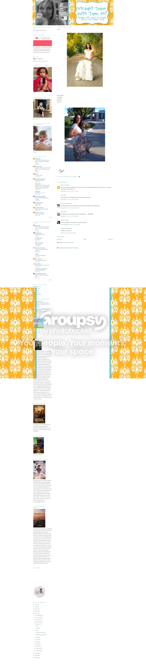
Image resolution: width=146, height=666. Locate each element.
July (37, 637)
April (37, 644)
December (38, 615)
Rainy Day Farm (39, 202)
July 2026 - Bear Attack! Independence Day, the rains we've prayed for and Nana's (43, 169)
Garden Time (37, 204)
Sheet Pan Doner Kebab (40, 234)
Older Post (110, 239)
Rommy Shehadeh (65, 228)
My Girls (38, 628)
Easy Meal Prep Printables (40, 255)
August (38, 624)
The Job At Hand (38, 175)
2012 (36, 611)
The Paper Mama (39, 243)
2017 (36, 604)
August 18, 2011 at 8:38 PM (69, 216)
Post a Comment (60, 236)
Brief (37, 630)
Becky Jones (63, 185)
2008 (36, 657)
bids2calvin (38, 184)
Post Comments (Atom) (68, 242)
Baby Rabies (38, 264)
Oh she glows (36, 290)
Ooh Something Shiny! (40, 196)
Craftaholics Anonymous (41, 268)
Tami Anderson (39, 58)
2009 (36, 655)
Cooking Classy (38, 238)
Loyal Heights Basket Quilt (40, 260)
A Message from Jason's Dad (41, 311)
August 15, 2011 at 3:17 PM (69, 191)
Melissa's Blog (38, 166)
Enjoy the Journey (39, 212)
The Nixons (63, 220)
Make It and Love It (39, 248)
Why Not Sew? (38, 259)
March (38, 646)
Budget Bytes (38, 233)
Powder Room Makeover (40, 270)
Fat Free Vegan (36, 288)
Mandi (62, 211)
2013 (36, 609)
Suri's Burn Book (37, 294)
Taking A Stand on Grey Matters (41, 209)
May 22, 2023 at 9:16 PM (68, 233)
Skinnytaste (38, 159)
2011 (36, 613)
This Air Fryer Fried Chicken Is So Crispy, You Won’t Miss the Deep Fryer (42, 161)
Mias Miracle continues (39, 214)
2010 (36, 653)
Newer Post (59, 239)
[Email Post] (79, 176)
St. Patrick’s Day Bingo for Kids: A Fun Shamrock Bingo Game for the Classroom (42, 304)
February (38, 648)
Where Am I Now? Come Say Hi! (42, 265)
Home (85, 239)
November (38, 617)
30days (36, 254)
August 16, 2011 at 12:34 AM (70, 208)
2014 (36, 606)
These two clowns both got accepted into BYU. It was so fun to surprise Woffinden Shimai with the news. (42, 187)
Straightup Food (37, 286)
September (38, 622)
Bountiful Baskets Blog (40, 273)
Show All (50, 217)
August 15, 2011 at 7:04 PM (69, 199)
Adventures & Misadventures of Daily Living (42, 309)
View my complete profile (40, 61)
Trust (37, 626)
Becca (62, 195)
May (37, 642)
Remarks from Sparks (40, 179)
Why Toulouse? (38, 244)
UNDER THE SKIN (39, 180)
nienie (36, 174)
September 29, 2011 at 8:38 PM (70, 224)
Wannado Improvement (41, 634)
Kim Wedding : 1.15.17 (40, 192)
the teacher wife (38, 301)
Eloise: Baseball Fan (40, 632)
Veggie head (36, 292)
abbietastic (37, 191)
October (38, 619)
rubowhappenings (39, 207)
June (37, 639)
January (38, 650)
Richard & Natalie (65, 203)
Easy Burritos (38, 239)
